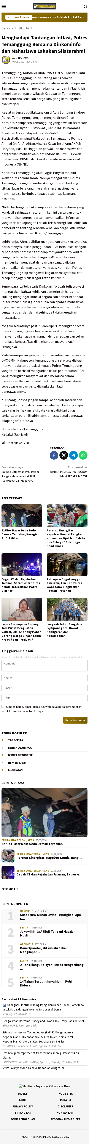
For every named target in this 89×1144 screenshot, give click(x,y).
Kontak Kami (65, 1113)
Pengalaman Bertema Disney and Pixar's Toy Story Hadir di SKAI (43, 1021)
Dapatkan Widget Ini (51, 1068)
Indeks (23, 1094)
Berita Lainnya (10, 1068)
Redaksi (65, 1100)
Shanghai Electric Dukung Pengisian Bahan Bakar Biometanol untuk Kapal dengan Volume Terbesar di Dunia (43, 1007)
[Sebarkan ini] (54, 455)
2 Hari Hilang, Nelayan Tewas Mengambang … (52, 967)
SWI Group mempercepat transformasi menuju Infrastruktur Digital (41, 1055)
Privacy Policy (23, 1106)
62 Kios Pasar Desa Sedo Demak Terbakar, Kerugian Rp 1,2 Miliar (20, 534)
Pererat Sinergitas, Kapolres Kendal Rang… (49, 858)
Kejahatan (15, 770)
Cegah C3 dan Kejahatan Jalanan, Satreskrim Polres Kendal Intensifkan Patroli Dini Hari (21, 585)
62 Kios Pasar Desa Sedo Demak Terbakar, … (34, 844)
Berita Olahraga (20, 748)
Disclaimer (65, 1106)
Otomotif (26, 910)
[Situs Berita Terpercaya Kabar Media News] (44, 6)
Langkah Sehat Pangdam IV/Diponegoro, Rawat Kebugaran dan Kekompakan (64, 630)
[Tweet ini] (63, 455)
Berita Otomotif (20, 755)
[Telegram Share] (73, 455)
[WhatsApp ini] (83, 455)
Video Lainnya (29, 1068)
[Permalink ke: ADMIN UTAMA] (6, 59)
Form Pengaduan (23, 1119)
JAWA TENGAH (18, 840)
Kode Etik (66, 1094)
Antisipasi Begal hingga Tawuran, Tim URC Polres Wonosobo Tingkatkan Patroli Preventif (64, 585)
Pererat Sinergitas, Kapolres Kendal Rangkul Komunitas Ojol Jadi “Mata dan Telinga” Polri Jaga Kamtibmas (66, 538)
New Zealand (17, 762)
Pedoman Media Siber (65, 1119)
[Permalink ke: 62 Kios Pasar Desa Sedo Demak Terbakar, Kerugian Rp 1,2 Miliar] (22, 515)
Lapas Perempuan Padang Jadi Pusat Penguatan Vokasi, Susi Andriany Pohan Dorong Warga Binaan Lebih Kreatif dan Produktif (21, 632)
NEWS (30, 840)
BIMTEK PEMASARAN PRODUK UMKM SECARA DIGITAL (68, 471)
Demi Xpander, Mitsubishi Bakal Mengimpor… (43, 950)
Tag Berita (15, 740)
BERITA (6, 840)
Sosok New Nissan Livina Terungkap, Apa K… (50, 917)
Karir (23, 1100)
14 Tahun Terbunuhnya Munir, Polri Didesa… (46, 983)
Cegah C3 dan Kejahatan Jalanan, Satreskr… (49, 874)
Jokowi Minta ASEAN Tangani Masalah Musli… (47, 933)
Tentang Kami (22, 1113)
